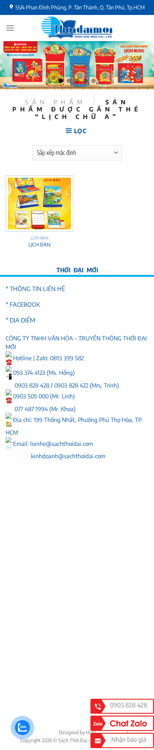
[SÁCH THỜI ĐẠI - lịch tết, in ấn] (77, 28)
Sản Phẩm (55, 102)
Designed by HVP (77, 732)
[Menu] (10, 28)
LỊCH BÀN (39, 244)
